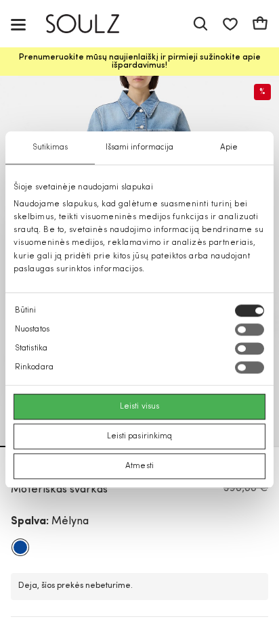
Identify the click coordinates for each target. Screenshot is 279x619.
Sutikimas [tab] (50, 147)
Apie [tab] (229, 147)
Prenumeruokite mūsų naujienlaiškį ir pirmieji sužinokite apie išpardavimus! (140, 61)
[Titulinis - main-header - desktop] (92, 24)
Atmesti (139, 466)
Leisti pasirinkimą (140, 436)
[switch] (249, 329)
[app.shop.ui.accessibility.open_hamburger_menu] (18, 24)
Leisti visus (139, 407)
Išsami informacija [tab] (140, 147)
